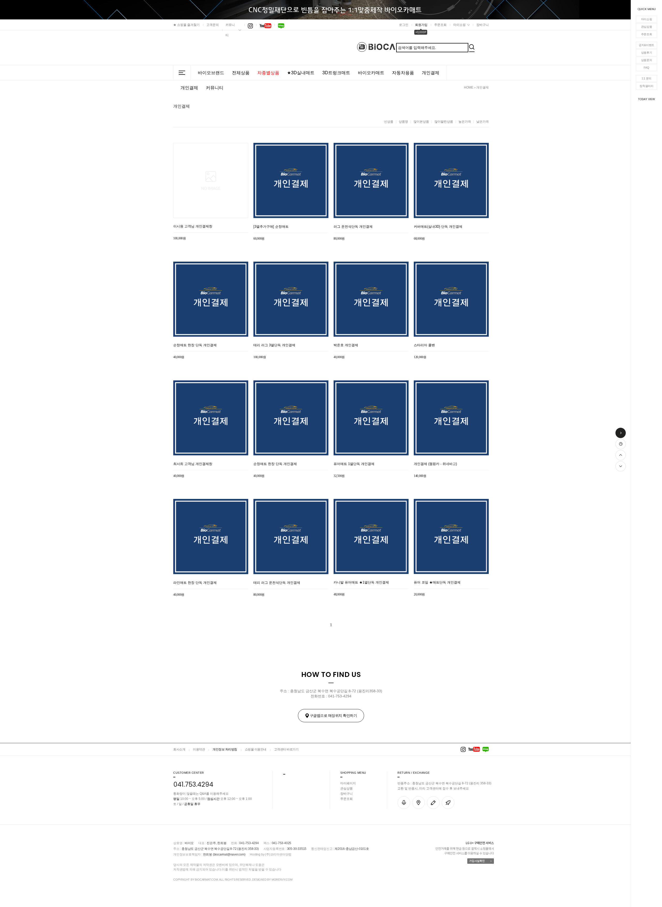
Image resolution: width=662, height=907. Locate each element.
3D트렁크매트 (336, 73)
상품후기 (646, 52)
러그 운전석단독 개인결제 (353, 226)
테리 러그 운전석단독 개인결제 (276, 583)
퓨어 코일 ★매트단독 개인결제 (437, 582)
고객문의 (212, 25)
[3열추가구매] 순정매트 (271, 226)
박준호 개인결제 (346, 345)
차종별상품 (268, 73)
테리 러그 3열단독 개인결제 (274, 345)
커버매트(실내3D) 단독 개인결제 (438, 226)
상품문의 (646, 60)
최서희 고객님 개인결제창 (192, 464)
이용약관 (199, 749)
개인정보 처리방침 (225, 749)
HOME (468, 87)
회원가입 (421, 25)
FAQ (646, 67)
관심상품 (646, 26)
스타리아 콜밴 (424, 345)
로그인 (403, 25)
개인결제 (430, 73)
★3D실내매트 (300, 73)
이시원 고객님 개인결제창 (192, 226)
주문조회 (646, 34)
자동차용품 (403, 73)
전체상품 (241, 73)
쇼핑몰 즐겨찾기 (186, 25)
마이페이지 (348, 783)
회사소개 (179, 749)
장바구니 (482, 25)
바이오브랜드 (211, 73)
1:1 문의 (646, 78)
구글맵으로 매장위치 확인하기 (333, 715)
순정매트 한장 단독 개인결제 (195, 345)
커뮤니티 (230, 30)
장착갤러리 (646, 85)
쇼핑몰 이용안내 (255, 749)
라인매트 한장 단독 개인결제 (195, 583)
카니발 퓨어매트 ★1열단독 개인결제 (361, 582)
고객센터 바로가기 (286, 749)
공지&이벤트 (646, 45)
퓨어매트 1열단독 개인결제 (354, 464)
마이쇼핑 (646, 19)
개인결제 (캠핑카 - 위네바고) (435, 464)
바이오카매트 (371, 73)
